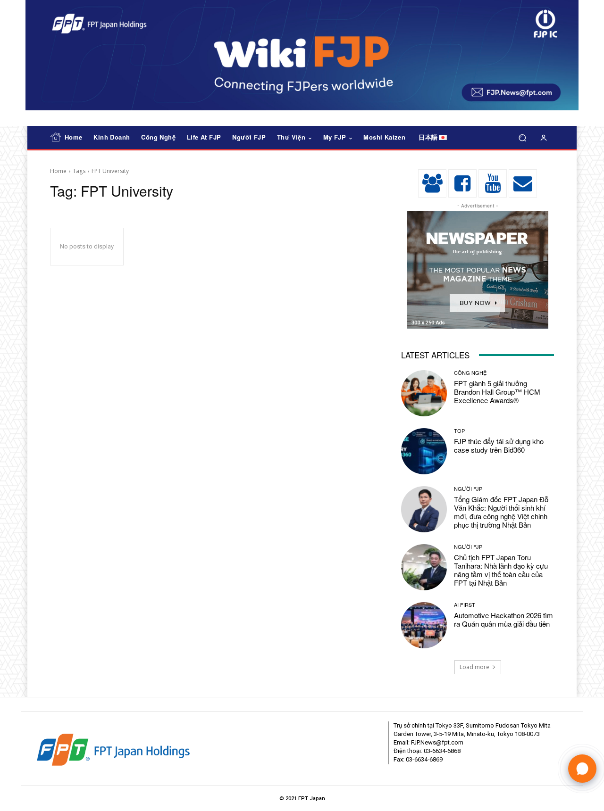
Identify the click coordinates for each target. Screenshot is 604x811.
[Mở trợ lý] (582, 768)
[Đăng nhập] (543, 138)
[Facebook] (462, 183)
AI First (464, 604)
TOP (459, 430)
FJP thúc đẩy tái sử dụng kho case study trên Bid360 (499, 445)
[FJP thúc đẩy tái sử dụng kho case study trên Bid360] (424, 451)
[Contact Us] (523, 183)
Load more (474, 667)
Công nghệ (470, 372)
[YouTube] (492, 183)
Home (58, 171)
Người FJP (468, 488)
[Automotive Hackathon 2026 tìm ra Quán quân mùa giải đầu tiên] (424, 625)
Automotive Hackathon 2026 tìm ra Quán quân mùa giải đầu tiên (503, 619)
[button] (522, 138)
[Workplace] (432, 183)
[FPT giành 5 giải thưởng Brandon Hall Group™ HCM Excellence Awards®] (424, 393)
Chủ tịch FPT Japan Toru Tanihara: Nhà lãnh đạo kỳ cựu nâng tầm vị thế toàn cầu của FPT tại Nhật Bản (501, 570)
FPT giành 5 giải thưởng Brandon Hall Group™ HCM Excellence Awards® (497, 391)
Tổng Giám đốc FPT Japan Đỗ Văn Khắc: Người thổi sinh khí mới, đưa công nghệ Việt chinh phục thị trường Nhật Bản (501, 512)
